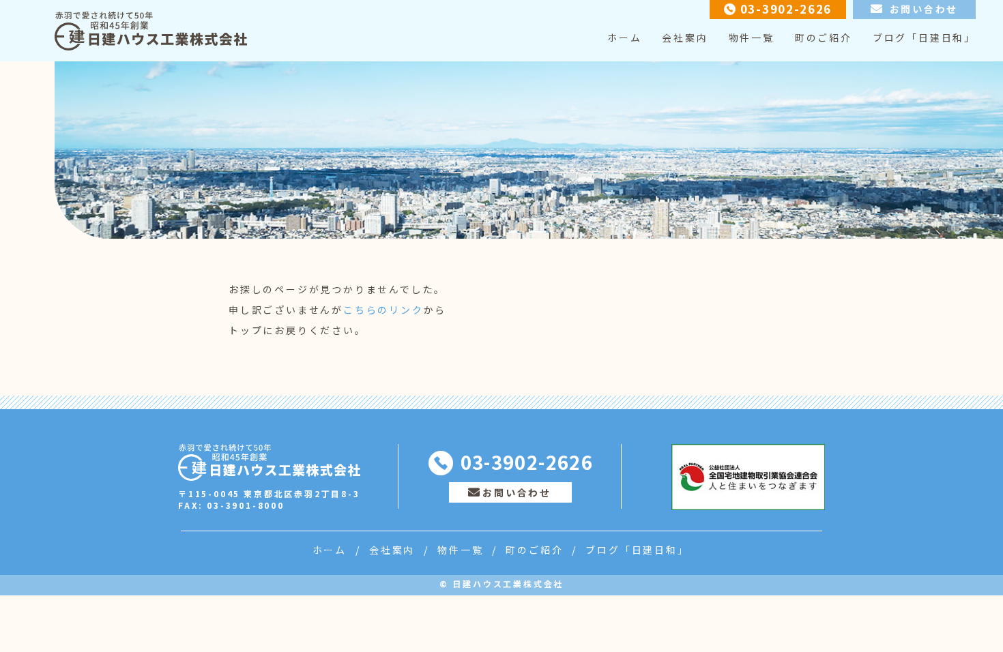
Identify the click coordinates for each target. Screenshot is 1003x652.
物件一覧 (751, 37)
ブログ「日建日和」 (924, 37)
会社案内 (685, 37)
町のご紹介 (823, 37)
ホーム (624, 37)
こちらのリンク (383, 309)
